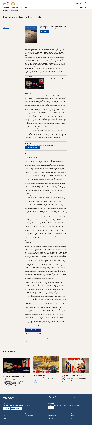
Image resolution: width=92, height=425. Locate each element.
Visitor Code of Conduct (52, 415)
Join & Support (24, 7)
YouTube (72, 418)
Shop (85, 7)
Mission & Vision (6, 415)
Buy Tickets (86, 2)
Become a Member (15, 408)
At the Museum (6, 7)
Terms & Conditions (51, 418)
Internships (5, 418)
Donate (81, 7)
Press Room (27, 413)
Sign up (49, 407)
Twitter (72, 415)
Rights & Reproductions (29, 415)
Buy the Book (43, 31)
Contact (49, 413)
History (27, 343)
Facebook (73, 413)
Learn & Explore (15, 7)
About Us (5, 413)
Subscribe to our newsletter (31, 147)
